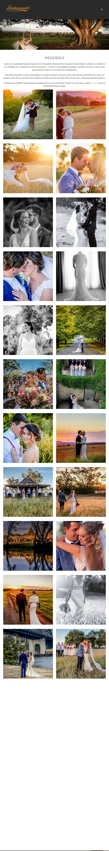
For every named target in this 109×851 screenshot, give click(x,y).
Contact (94, 83)
